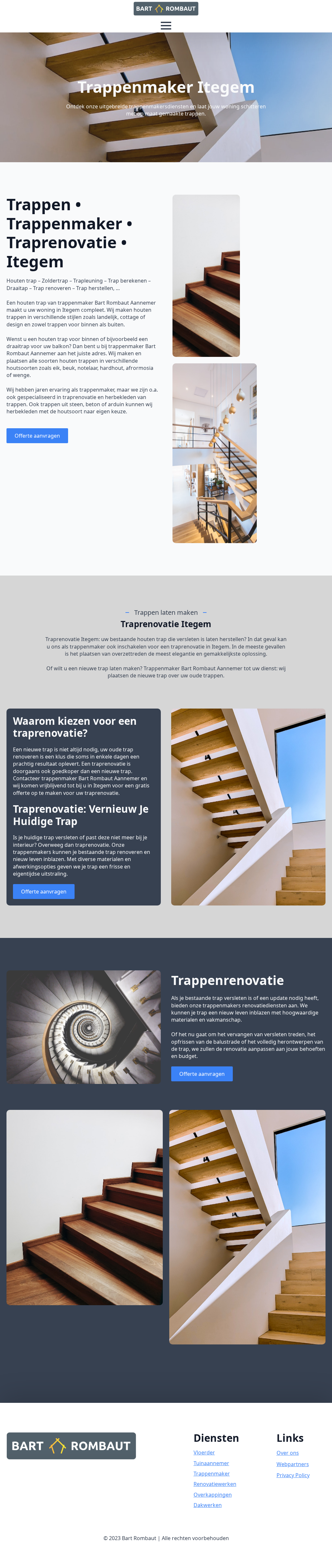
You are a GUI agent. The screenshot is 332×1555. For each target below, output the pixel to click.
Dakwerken (208, 1505)
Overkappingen (213, 1494)
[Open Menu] (166, 25)
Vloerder (204, 1452)
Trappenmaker (212, 1473)
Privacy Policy (293, 1475)
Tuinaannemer (211, 1463)
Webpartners (293, 1464)
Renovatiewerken (215, 1484)
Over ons (288, 1452)
